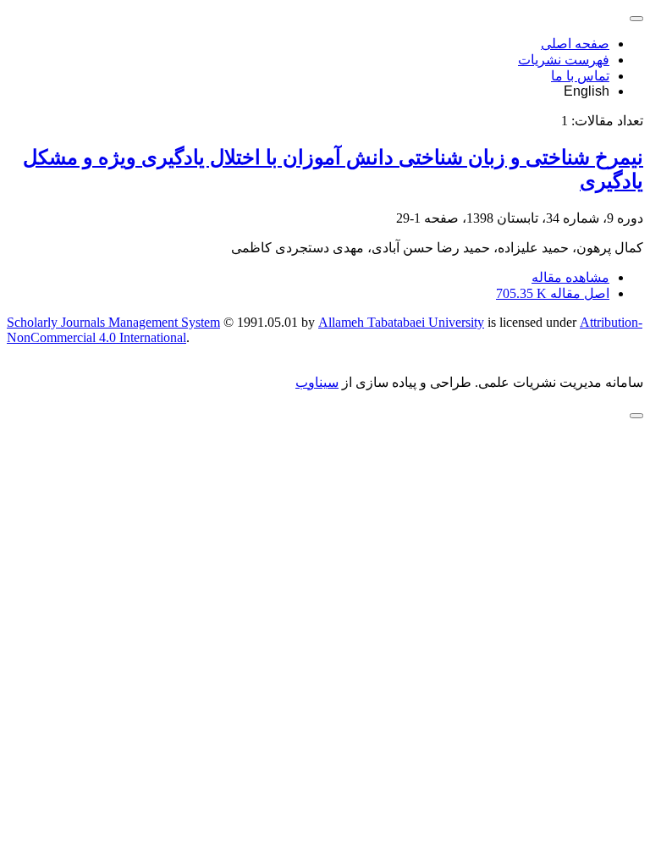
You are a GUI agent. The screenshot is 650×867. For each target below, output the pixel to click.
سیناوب (317, 382)
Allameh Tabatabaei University (401, 322)
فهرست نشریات (563, 59)
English (586, 91)
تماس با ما (580, 76)
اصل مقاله (552, 293)
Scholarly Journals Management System (113, 322)
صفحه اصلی (575, 43)
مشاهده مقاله (570, 277)
